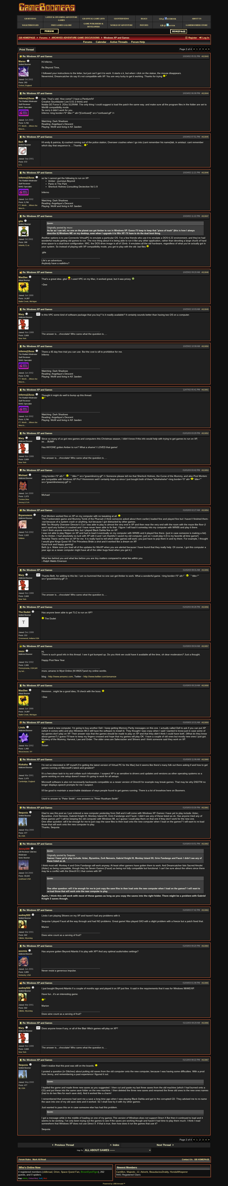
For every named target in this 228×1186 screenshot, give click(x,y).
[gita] (24, 236)
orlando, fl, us (24, 245)
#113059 (205, 722)
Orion (57, 1172)
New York (22, 338)
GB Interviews (121, 19)
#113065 (205, 983)
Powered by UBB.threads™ (114, 1184)
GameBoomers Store (196, 25)
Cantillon (120, 1172)
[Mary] (24, 329)
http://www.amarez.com (60, 676)
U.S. (20, 165)
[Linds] (24, 742)
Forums (43, 37)
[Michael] (23, 490)
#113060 (205, 759)
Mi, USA (22, 836)
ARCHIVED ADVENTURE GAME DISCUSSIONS (76, 37)
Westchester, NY (25, 752)
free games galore (61, 25)
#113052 (205, 433)
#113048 (205, 272)
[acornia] (24, 965)
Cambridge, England (27, 781)
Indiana (21, 538)
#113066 (205, 1023)
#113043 (205, 56)
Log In (205, 37)
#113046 (205, 173)
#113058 (205, 685)
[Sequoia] (23, 825)
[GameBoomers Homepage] (178, 32)
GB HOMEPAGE (27, 37)
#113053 (205, 470)
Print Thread (26, 49)
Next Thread (164, 1145)
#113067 (205, 1060)
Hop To (80, 1150)
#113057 (205, 646)
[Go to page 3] (209, 49)
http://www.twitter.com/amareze (99, 676)
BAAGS (144, 19)
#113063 (205, 910)
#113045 (205, 137)
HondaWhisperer (179, 1172)
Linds (22, 727)
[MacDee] (24, 292)
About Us (196, 19)
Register (192, 37)
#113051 (205, 390)
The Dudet (24, 612)
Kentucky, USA (25, 975)
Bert (21, 142)
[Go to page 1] (194, 49)
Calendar (101, 42)
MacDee (23, 277)
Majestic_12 (133, 1172)
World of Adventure (121, 25)
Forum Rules (25, 1159)
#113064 (205, 946)
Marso (22, 61)
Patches (144, 25)
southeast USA (25, 879)
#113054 (205, 510)
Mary (21, 314)
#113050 (205, 346)
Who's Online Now (30, 1167)
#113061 (205, 808)
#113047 (205, 216)
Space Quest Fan (70, 1172)
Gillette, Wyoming (26, 938)
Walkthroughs (30, 25)
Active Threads (119, 42)
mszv (21, 651)
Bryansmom (25, 515)
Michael (23, 475)
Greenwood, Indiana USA (29, 638)
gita (21, 221)
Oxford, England (25, 85)
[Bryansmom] (23, 528)
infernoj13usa (26, 98)
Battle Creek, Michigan (28, 301)
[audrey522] (23, 928)
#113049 (205, 309)
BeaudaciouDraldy (159, 1172)
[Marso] (24, 76)
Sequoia (23, 812)
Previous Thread (64, 1145)
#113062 (205, 844)
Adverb (144, 1172)
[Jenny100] (24, 869)
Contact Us (187, 1159)
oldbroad (47, 1172)
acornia (23, 951)
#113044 (205, 93)
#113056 (205, 607)
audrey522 (24, 915)
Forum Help (138, 42)
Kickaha (23, 764)
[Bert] (23, 154)
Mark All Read (39, 1159)
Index (115, 1145)
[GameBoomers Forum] (49, 33)
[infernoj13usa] (24, 115)
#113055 (205, 570)
